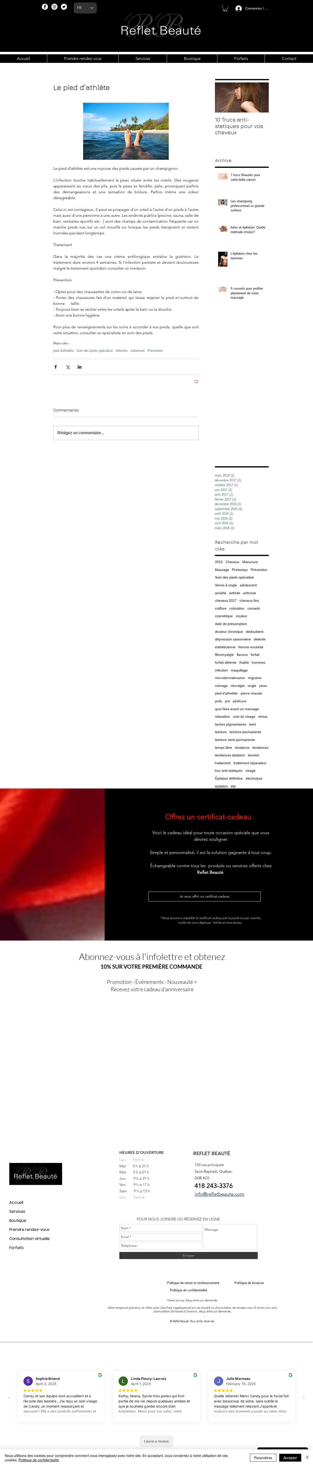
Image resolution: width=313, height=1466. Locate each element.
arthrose (249, 593)
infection (122, 350)
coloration (237, 608)
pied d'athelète (63, 350)
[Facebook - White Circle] (45, 7)
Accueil (16, 1202)
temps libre (223, 748)
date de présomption (231, 624)
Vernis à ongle (226, 585)
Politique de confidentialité (39, 1459)
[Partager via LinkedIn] (79, 366)
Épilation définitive (229, 778)
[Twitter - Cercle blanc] (64, 7)
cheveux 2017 (226, 600)
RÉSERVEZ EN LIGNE (202, 1219)
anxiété (220, 593)
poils (218, 701)
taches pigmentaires (230, 724)
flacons (242, 655)
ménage (221, 686)
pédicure (239, 701)
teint (252, 724)
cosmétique (224, 616)
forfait (255, 655)
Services (17, 1211)
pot (227, 701)
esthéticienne (225, 647)
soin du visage (244, 716)
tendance (242, 748)
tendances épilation (230, 755)
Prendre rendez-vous (29, 1229)
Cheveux (232, 562)
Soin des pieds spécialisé (95, 350)
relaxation (222, 716)
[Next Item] (261, 97)
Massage (222, 570)
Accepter (290, 1457)
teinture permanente (245, 732)
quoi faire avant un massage (237, 709)
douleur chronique (229, 632)
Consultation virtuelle (29, 1238)
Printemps (240, 570)
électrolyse (254, 778)
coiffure (220, 608)
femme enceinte (250, 647)
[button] (225, 8)
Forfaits (16, 1247)
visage (251, 771)
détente (260, 639)
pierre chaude (251, 693)
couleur (241, 616)
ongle (252, 686)
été (233, 786)
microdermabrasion (230, 678)
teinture (221, 732)
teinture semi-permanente (235, 740)
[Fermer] (307, 1457)
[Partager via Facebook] (55, 366)
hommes (258, 662)
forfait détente (225, 662)
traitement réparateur (250, 763)
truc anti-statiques (229, 771)
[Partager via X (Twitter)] (67, 366)
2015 (219, 562)
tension (253, 755)
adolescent (248, 585)
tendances (260, 748)
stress (263, 716)
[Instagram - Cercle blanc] (54, 7)
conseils (253, 608)
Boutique (17, 1220)
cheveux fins (249, 600)
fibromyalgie (224, 655)
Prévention (155, 350)
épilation (221, 786)
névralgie (238, 686)
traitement (138, 350)
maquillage (239, 670)
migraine (254, 678)
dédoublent (254, 632)
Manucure (250, 562)
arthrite (234, 593)
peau (263, 686)
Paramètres (263, 1457)
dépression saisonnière (233, 639)
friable (244, 662)
